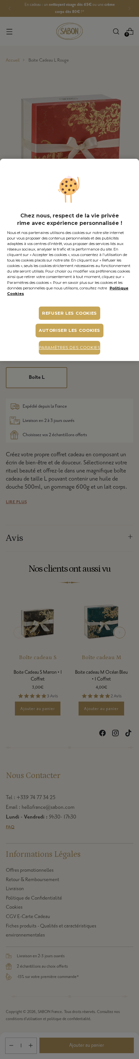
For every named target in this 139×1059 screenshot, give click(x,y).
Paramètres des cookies (70, 347)
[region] (69, 260)
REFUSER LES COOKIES (69, 313)
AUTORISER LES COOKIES (69, 330)
